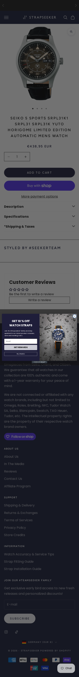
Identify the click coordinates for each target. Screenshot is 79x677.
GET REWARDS (21, 347)
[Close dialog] (74, 316)
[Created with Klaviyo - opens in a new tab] (39, 362)
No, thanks (21, 354)
